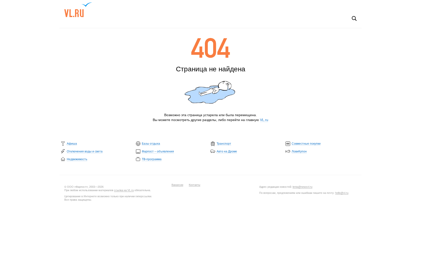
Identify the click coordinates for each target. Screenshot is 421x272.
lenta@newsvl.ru (302, 186)
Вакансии (177, 184)
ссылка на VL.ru (124, 190)
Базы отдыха (151, 143)
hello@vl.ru (341, 192)
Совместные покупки (306, 143)
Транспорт (224, 143)
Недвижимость (77, 159)
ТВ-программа (152, 159)
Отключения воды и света (85, 151)
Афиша (72, 143)
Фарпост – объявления (158, 151)
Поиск (354, 18)
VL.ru (78, 9)
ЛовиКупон (299, 151)
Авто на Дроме (227, 151)
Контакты (194, 184)
